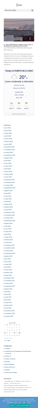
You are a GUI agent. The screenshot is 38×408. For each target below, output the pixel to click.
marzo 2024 (8, 204)
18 (14, 333)
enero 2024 (8, 210)
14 (4, 333)
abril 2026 (8, 136)
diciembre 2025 (9, 147)
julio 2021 (8, 291)
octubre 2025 (9, 152)
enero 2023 (8, 242)
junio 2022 (8, 261)
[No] (36, 402)
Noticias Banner (9, 364)
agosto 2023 (8, 223)
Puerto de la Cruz (10, 367)
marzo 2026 (8, 139)
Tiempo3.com (22, 114)
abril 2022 (8, 267)
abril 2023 (8, 234)
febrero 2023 (9, 239)
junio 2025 (8, 163)
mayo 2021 (8, 297)
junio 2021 (8, 294)
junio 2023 (8, 229)
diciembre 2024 (9, 179)
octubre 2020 (9, 316)
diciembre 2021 (9, 278)
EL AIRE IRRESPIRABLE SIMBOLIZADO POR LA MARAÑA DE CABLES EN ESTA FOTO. (18, 45)
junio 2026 (8, 130)
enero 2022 (8, 275)
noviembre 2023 (10, 215)
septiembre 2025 (10, 155)
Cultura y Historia (10, 359)
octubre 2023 (9, 218)
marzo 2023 (8, 237)
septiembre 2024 (10, 188)
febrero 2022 (9, 272)
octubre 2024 (9, 185)
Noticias (10, 50)
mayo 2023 (8, 231)
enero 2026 (8, 144)
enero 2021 (8, 308)
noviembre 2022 (10, 248)
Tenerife (7, 370)
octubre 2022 (9, 250)
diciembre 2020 (10, 310)
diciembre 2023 (9, 212)
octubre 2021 (9, 283)
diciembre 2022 (9, 245)
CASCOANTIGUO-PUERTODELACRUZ (16, 48)
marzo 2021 (8, 302)
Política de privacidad (23, 405)
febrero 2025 (9, 174)
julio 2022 (8, 259)
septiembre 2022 (10, 253)
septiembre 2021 (10, 286)
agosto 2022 (8, 256)
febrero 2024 (9, 207)
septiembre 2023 (10, 220)
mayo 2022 (8, 264)
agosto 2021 (8, 289)
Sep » (9, 340)
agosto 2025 (8, 158)
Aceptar (12, 405)
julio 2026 (8, 128)
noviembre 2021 (9, 280)
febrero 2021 (8, 305)
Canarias (7, 348)
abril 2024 (8, 201)
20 (19, 333)
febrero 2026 (9, 141)
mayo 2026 (8, 133)
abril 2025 (8, 169)
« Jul (5, 340)
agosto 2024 (8, 190)
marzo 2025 (8, 171)
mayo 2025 (8, 166)
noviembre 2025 (10, 149)
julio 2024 (8, 193)
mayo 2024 (8, 199)
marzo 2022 (8, 270)
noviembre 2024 (10, 182)
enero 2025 (8, 177)
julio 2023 (8, 226)
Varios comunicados (11, 372)
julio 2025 (8, 160)
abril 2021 (8, 300)
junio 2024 (8, 196)
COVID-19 (8, 356)
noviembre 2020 (10, 313)
